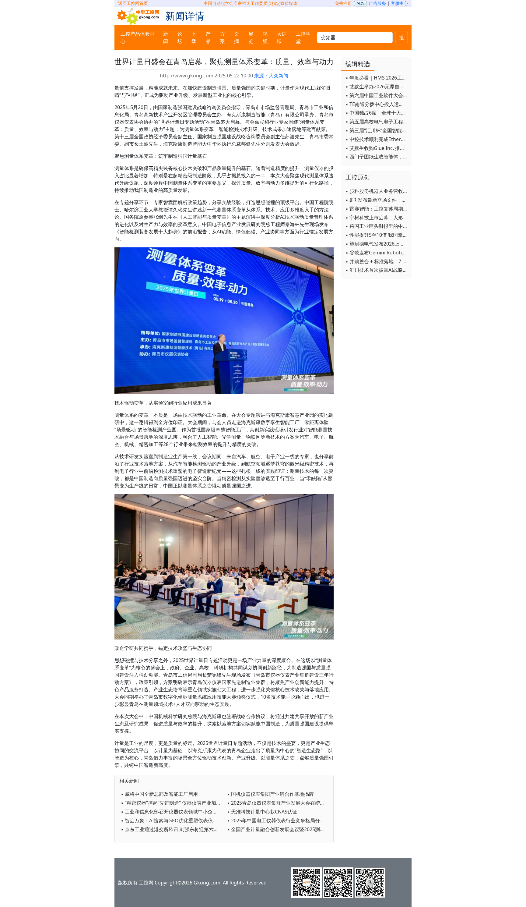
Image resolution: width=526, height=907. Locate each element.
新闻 (165, 37)
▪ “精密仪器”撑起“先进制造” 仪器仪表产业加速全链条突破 (172, 802)
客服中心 (399, 3)
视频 (265, 37)
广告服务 (377, 3)
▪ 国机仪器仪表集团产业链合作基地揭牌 (270, 794)
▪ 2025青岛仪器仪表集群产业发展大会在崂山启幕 (278, 802)
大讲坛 (281, 37)
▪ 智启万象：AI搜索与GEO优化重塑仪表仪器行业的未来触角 (172, 820)
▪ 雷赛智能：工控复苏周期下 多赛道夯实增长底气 (377, 208)
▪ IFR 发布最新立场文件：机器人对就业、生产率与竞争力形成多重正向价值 (377, 200)
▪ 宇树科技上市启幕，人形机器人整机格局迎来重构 (377, 217)
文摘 (236, 37)
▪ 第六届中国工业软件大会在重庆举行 (377, 95)
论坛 (179, 37)
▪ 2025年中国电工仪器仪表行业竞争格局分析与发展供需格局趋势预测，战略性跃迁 (278, 820)
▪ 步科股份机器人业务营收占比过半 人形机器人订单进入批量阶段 (377, 191)
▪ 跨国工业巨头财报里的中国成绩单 (377, 226)
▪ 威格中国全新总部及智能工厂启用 (159, 794)
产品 (208, 37)
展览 (250, 37)
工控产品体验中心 (138, 37)
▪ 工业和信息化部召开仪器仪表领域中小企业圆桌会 (172, 811)
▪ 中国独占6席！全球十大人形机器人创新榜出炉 (377, 112)
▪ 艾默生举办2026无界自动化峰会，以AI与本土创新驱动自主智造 (377, 86)
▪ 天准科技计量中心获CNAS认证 (262, 811)
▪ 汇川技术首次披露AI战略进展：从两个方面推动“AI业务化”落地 (377, 270)
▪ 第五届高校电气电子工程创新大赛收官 (377, 121)
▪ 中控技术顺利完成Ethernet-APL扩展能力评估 (377, 139)
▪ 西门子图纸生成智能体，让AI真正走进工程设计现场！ (377, 156)
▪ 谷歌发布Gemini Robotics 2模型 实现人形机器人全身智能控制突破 (377, 252)
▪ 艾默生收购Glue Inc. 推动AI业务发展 (377, 148)
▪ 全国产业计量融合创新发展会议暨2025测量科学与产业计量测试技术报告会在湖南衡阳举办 (278, 829)
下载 (193, 37)
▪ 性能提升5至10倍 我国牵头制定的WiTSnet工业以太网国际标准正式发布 (377, 235)
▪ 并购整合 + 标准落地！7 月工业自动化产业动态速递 (377, 261)
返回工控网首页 (133, 3)
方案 (222, 37)
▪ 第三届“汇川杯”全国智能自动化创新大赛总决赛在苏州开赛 (377, 130)
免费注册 (343, 3)
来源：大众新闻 (271, 75)
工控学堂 (303, 37)
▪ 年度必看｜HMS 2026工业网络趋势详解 (377, 77)
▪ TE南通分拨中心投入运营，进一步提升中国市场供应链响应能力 (377, 104)
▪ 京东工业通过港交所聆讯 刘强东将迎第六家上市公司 (172, 829)
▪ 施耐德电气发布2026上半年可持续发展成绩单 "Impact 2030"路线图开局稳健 (377, 243)
